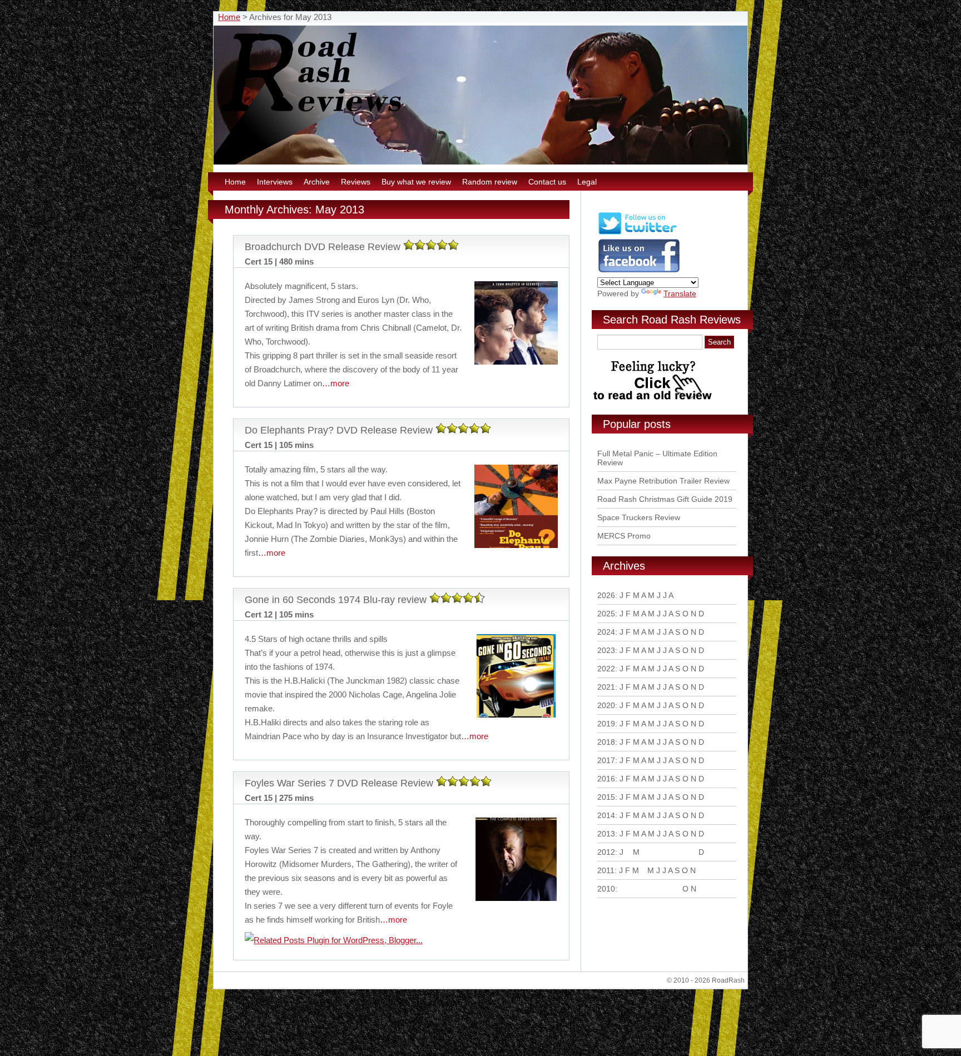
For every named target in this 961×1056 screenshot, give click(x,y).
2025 (606, 613)
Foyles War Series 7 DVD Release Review (339, 783)
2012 (606, 852)
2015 (606, 797)
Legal (587, 181)
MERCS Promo (624, 535)
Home (229, 17)
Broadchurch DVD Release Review (322, 246)
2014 (606, 815)
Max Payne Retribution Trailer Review (663, 480)
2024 (606, 631)
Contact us (547, 181)
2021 (606, 687)
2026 (606, 595)
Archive (317, 181)
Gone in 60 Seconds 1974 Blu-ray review (336, 599)
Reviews (355, 181)
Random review (489, 181)
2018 (606, 742)
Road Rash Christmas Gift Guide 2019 (664, 499)
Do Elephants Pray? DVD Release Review (339, 430)
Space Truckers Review (638, 517)
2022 (606, 668)
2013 (606, 833)
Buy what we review (416, 181)
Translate (679, 293)
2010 (606, 888)
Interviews (275, 181)
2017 (606, 760)
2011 (606, 870)
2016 (606, 778)
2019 (606, 723)
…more (335, 383)
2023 (606, 650)
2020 (606, 705)
